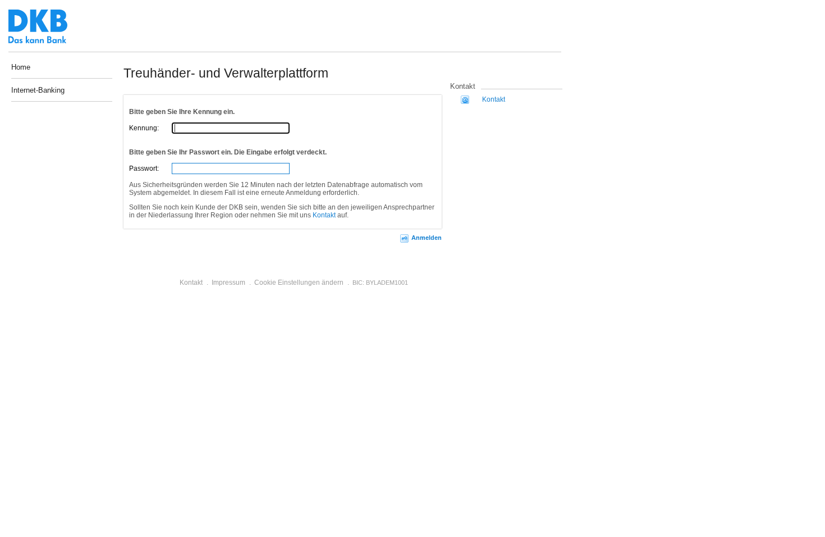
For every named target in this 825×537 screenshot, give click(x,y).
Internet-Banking (38, 91)
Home (20, 67)
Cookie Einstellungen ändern (298, 282)
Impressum (228, 282)
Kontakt (324, 215)
